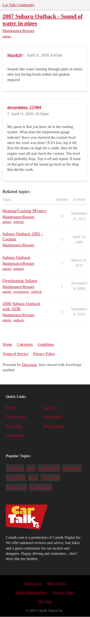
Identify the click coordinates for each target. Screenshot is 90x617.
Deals (33, 478)
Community (15, 435)
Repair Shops (53, 426)
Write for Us (56, 583)
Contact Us (32, 583)
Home (7, 344)
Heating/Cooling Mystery (24, 210)
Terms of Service (15, 354)
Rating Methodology (31, 592)
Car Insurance (40, 487)
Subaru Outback (16, 257)
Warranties (15, 468)
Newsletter (14, 426)
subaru (6, 36)
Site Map (45, 602)
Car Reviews (15, 417)
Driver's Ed (72, 468)
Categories (25, 344)
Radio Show (52, 417)
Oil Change (50, 478)
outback (18, 222)
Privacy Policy (44, 354)
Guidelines (46, 344)
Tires (31, 468)
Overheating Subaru (19, 280)
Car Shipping (49, 468)
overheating (21, 292)
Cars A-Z (50, 408)
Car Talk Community (18, 5)
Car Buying (16, 478)
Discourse (29, 365)
